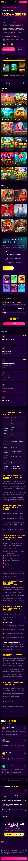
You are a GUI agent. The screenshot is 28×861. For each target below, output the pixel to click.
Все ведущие (4, 187)
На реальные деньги (10, 272)
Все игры (3, 90)
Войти (15, 2)
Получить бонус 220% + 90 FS (14, 834)
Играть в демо (8, 268)
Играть (21, 856)
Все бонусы (20, 49)
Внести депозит (14, 323)
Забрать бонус (7, 49)
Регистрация (23, 2)
